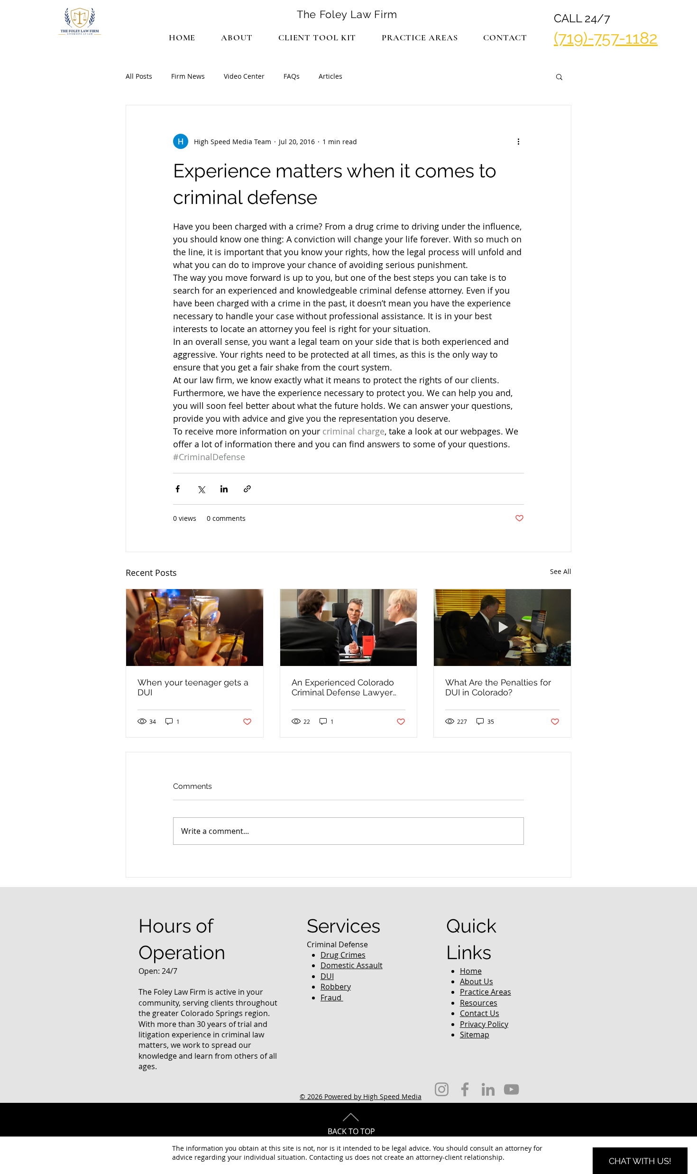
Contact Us (479, 1013)
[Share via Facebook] (177, 488)
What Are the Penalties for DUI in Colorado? (498, 687)
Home (471, 971)
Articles (330, 76)
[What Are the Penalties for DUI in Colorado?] (502, 627)
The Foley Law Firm (347, 14)
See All (560, 571)
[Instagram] (441, 1089)
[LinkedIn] (488, 1089)
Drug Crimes (343, 955)
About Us (476, 981)
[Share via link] (247, 488)
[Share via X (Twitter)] (200, 488)
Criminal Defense (337, 944)
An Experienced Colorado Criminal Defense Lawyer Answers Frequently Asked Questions (345, 687)
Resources (478, 1003)
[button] (419, 37)
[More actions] (518, 141)
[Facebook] (465, 1089)
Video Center (244, 76)
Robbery (336, 986)
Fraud (332, 997)
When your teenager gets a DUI (193, 687)
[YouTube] (511, 1089)
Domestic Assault (352, 965)
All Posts (139, 76)
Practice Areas (485, 992)
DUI (327, 976)
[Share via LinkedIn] (224, 488)
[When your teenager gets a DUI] (194, 627)
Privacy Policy (484, 1024)
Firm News (188, 76)
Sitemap (474, 1034)
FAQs (292, 76)
